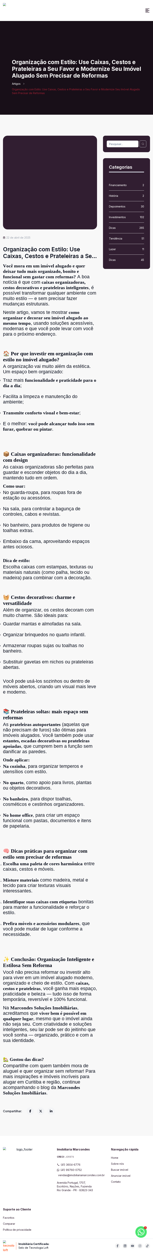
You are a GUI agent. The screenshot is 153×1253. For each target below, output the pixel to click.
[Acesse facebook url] (117, 1246)
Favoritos (8, 1217)
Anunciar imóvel (120, 1175)
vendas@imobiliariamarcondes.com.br (77, 1175)
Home (114, 1157)
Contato (116, 1181)
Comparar (9, 1223)
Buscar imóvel (119, 1169)
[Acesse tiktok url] (147, 1246)
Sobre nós (117, 1163)
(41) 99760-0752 (71, 1169)
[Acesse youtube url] (132, 1246)
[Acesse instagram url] (140, 1246)
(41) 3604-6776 (70, 1164)
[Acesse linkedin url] (125, 1246)
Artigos (16, 83)
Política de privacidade (17, 1229)
